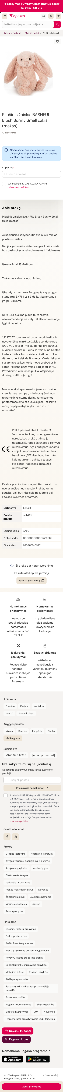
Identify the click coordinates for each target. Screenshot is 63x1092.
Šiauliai (51, 731)
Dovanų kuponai (20, 1031)
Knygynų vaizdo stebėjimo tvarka (24, 957)
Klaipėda (37, 731)
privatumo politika (18, 187)
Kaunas (22, 731)
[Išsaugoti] (57, 41)
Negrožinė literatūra (42, 853)
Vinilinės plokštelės (16, 904)
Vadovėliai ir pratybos (18, 882)
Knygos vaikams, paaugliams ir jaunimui (28, 860)
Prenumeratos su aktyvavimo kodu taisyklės (30, 1018)
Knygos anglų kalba (16, 868)
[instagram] (15, 836)
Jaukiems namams (40, 896)
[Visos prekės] (4, 16)
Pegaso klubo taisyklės (18, 1004)
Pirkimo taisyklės (38, 972)
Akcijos (36, 904)
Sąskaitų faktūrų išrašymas (21, 928)
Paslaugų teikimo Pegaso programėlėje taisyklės (27, 988)
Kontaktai (39, 706)
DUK (35, 1011)
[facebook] (7, 836)
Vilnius (9, 731)
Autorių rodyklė (14, 911)
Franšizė (10, 706)
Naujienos (49, 1011)
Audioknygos (40, 868)
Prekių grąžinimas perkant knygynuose (27, 950)
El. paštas (7, 167)
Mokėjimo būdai (14, 972)
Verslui (9, 713)
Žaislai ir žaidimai (12, 33)
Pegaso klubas (18, 1039)
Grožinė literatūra (15, 853)
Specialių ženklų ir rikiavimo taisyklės (26, 964)
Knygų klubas (26, 713)
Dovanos (43, 889)
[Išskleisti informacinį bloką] (43, 16)
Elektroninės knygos (17, 875)
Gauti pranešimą (31, 1086)
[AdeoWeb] (50, 1075)
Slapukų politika (45, 1004)
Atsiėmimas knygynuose (19, 943)
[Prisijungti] (51, 16)
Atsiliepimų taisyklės (17, 979)
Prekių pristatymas (16, 936)
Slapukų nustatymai (17, 1011)
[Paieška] (56, 24)
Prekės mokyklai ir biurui (19, 889)
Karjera (24, 706)
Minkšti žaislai (32, 33)
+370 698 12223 (16, 755)
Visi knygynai (13, 738)
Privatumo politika (16, 997)
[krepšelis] (58, 16)
